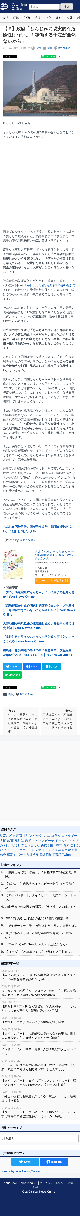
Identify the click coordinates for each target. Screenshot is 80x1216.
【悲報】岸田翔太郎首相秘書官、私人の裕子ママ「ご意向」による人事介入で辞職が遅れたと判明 (38, 1006)
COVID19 (7, 835)
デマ (38, 850)
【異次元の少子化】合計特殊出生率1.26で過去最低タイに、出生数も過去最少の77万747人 (38, 975)
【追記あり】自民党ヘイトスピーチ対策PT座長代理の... (39, 886)
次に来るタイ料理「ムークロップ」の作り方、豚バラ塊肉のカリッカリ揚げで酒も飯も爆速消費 (38, 991)
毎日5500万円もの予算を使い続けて (51, 285)
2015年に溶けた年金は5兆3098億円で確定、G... (38, 918)
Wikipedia (26, 540)
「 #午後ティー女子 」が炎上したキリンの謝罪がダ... (41, 925)
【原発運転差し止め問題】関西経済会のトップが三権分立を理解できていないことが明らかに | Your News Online (39, 610)
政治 (5, 18)
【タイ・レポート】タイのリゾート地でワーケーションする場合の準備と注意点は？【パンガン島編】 (38, 1112)
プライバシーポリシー (53, 1183)
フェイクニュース (22, 850)
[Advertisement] (40, 182)
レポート (20, 854)
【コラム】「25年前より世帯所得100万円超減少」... (40, 952)
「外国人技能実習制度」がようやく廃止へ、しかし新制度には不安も (38, 1096)
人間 (3, 841)
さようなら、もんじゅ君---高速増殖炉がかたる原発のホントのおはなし (56, 554)
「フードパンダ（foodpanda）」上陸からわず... (38, 944)
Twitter (67, 854)
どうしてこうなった (25, 845)
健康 (66, 845)
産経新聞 (45, 854)
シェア (34, 666)
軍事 (10, 854)
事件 (59, 18)
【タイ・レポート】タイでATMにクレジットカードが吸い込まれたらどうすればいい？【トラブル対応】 (38, 1081)
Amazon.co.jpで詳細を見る (52, 580)
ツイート (14, 666)
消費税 (56, 854)
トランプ (48, 850)
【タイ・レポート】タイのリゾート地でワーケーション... (41, 897)
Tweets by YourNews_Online (20, 1171)
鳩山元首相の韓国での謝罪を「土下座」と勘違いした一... (41, 909)
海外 (70, 18)
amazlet (53, 562)
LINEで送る (14, 674)
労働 (27, 18)
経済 (16, 18)
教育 (10, 841)
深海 (38, 48)
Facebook (56, 1161)
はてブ (53, 666)
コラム (55, 835)
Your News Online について (20, 1183)
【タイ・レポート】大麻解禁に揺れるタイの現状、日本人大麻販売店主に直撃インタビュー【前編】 (38, 1033)
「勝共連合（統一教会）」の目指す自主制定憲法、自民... (41, 874)
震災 (28, 841)
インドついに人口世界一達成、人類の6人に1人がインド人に (38, 1049)
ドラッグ (61, 841)
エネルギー (66, 48)
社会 (48, 18)
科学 (7, 845)
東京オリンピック (29, 835)
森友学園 (47, 845)
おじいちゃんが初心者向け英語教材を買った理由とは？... (39, 935)
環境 (38, 18)
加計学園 (33, 854)
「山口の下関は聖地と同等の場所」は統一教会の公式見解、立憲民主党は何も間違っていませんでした (38, 1065)
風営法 (19, 841)
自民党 (66, 850)
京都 (58, 850)
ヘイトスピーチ (43, 841)
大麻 (46, 835)
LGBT (58, 845)
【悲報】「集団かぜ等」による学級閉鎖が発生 (32, 1020)
